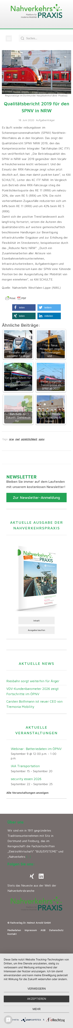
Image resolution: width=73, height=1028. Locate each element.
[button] (9, 38)
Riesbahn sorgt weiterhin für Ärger (32, 681)
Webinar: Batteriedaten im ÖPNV (36, 749)
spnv (41, 439)
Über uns (15, 822)
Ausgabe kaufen (36, 630)
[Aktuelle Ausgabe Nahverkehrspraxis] (36, 578)
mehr (37, 1009)
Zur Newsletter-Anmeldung (36, 497)
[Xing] (32, 876)
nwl (17, 439)
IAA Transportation (25, 766)
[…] (28, 856)
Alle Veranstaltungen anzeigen (27, 792)
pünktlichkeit (29, 439)
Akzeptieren (36, 998)
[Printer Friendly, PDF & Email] (15, 298)
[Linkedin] (41, 876)
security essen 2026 (26, 779)
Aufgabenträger (45, 120)
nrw (11, 439)
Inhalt (37, 620)
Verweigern (37, 988)
